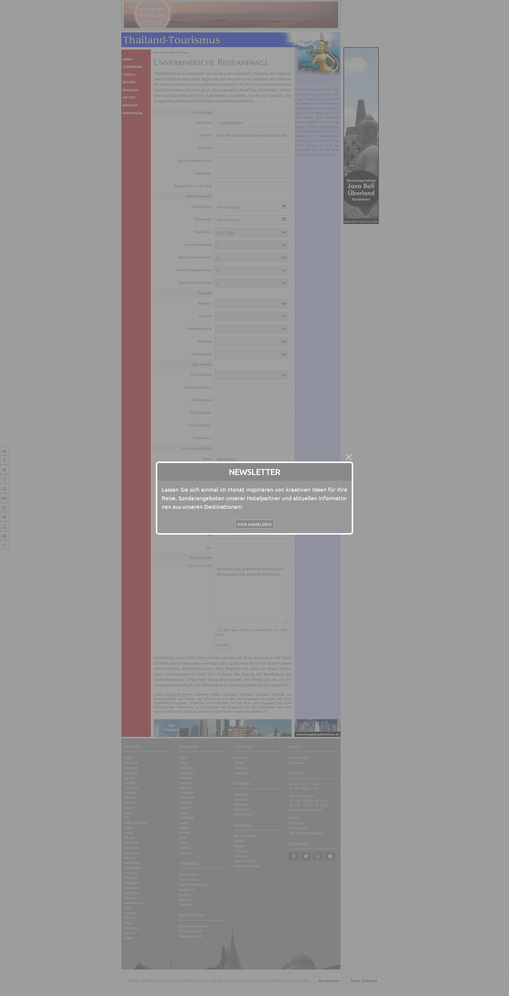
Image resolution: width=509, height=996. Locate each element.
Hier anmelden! (254, 524)
